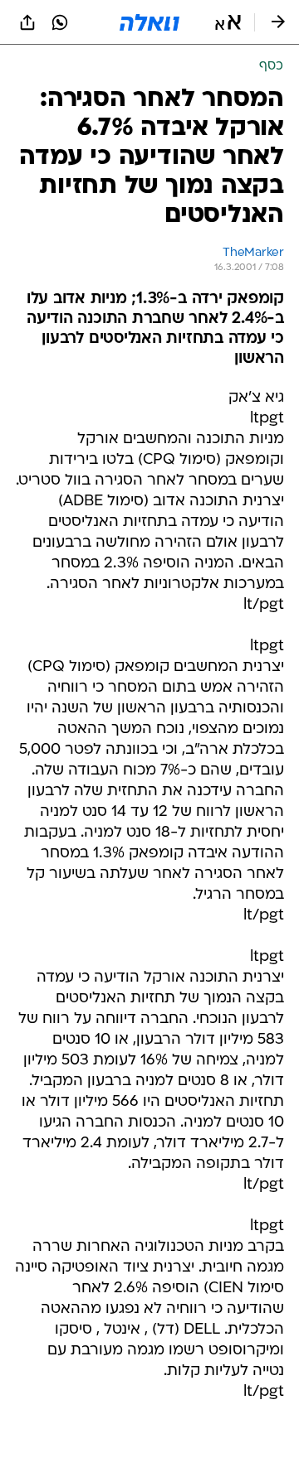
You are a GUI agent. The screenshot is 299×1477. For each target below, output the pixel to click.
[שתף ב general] (27, 22)
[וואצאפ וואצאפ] (59, 22)
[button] (228, 22)
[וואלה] (149, 22)
